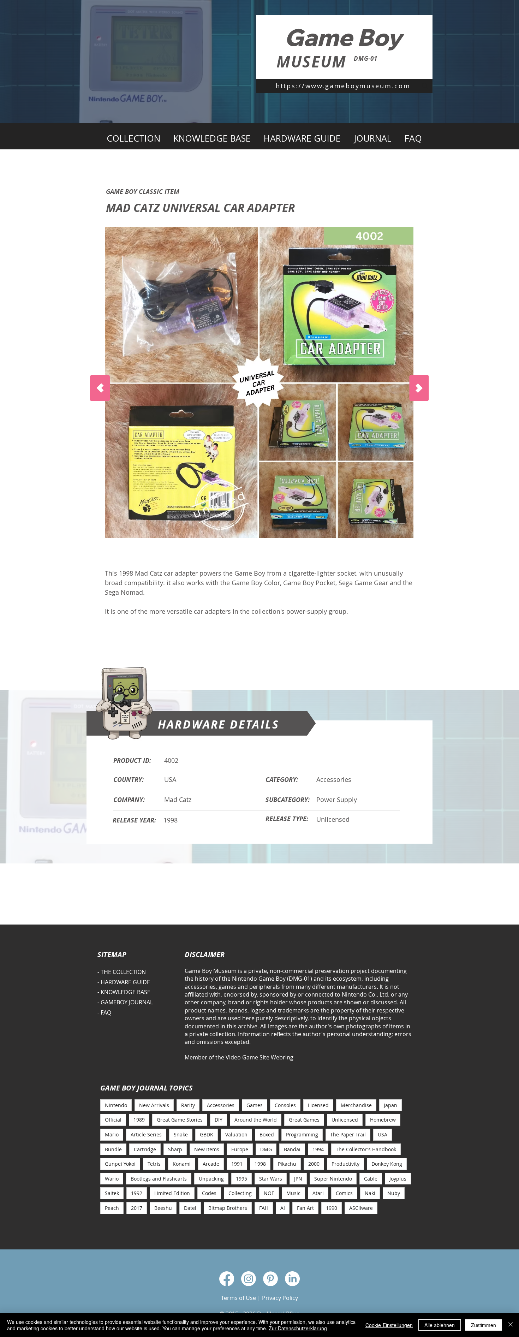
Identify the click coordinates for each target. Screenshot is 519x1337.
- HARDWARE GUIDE (123, 982)
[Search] (425, 85)
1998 (260, 1163)
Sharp (175, 1149)
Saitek (112, 1193)
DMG (266, 1149)
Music (293, 1193)
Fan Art (305, 1208)
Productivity (345, 1163)
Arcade (211, 1163)
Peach (112, 1208)
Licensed (318, 1105)
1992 (136, 1193)
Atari (318, 1193)
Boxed (267, 1134)
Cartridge (145, 1149)
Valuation (236, 1134)
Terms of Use (238, 1298)
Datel (190, 1208)
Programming (302, 1134)
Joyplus (397, 1178)
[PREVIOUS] (100, 388)
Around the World (255, 1119)
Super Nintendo (333, 1178)
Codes (209, 1193)
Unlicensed (345, 1119)
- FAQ (104, 1012)
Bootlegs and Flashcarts (159, 1178)
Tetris (154, 1163)
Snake (181, 1134)
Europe (239, 1149)
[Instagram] (248, 1278)
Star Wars (270, 1178)
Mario (112, 1134)
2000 (314, 1163)
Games (254, 1105)
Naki (370, 1193)
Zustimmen (483, 1325)
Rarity (188, 1105)
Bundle (113, 1149)
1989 (139, 1119)
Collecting (240, 1193)
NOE (269, 1193)
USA (382, 1134)
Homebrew (383, 1119)
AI (282, 1208)
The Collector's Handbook (366, 1149)
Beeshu (163, 1208)
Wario (112, 1178)
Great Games (304, 1119)
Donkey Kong (386, 1163)
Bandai (292, 1149)
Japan (390, 1105)
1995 (241, 1178)
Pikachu (287, 1163)
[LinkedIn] (292, 1278)
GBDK (206, 1134)
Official (113, 1119)
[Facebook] (226, 1278)
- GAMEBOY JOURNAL (125, 1002)
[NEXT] (419, 388)
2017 (136, 1208)
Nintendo (116, 1105)
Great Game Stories (180, 1119)
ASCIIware (361, 1208)
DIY (218, 1119)
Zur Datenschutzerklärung (298, 1328)
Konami (182, 1163)
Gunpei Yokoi (120, 1163)
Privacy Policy (280, 1298)
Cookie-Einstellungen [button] (389, 1325)
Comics (344, 1193)
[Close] (510, 1325)
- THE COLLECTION (121, 972)
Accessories (220, 1105)
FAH (263, 1208)
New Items (206, 1149)
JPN (298, 1178)
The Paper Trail (348, 1134)
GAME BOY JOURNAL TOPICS (146, 1088)
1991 (237, 1163)
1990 (331, 1208)
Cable (370, 1178)
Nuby (393, 1193)
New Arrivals (154, 1105)
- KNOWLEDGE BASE (123, 992)
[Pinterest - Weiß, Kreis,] (270, 1278)
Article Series (146, 1134)
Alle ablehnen (439, 1325)
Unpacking (211, 1178)
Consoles (285, 1105)
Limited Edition (172, 1193)
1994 (318, 1149)
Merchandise (356, 1105)
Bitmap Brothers (227, 1208)
